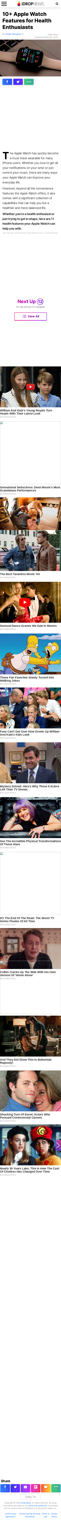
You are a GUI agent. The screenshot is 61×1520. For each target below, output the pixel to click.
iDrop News (26, 1503)
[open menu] (4, 3)
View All (33, 316)
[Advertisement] (30, 119)
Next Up (30, 301)
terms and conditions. (37, 1505)
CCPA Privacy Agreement (10, 1515)
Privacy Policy (54, 1515)
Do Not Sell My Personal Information (30, 1515)
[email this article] (25, 1488)
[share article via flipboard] (36, 1488)
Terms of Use (45, 1515)
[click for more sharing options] (29, 82)
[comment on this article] (46, 1488)
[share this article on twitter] (18, 82)
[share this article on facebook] (7, 82)
